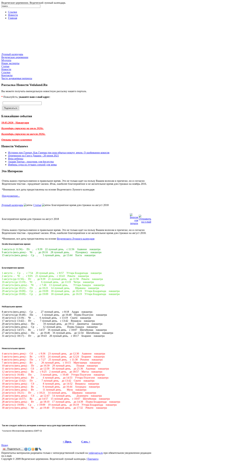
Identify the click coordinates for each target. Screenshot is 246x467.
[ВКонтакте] (26, 449)
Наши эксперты (10, 63)
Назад (4, 445)
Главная (12, 18)
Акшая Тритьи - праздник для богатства (31, 161)
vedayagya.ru (96, 452)
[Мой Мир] (36, 449)
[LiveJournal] (40, 449)
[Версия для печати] (134, 218)
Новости (13, 15)
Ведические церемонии (14, 57)
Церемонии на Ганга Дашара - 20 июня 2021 (33, 155)
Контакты (7, 75)
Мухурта (6, 60)
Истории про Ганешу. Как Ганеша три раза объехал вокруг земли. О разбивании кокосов (58, 152)
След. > (85, 441)
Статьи (5, 66)
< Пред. (67, 441)
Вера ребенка (15, 158)
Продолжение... (11, 195)
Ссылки (12, 12)
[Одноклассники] (33, 449)
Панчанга (92, 458)
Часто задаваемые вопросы (16, 78)
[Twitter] (29, 449)
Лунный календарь (12, 54)
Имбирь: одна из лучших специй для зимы (32, 164)
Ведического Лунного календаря (75, 238)
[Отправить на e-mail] (145, 218)
